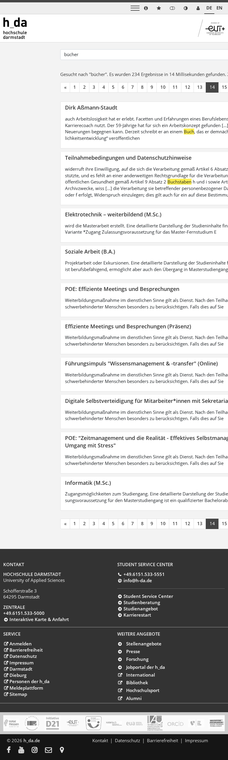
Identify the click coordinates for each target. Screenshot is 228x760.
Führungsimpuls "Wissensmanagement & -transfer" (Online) (141, 363)
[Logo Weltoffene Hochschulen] (217, 723)
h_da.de (31, 740)
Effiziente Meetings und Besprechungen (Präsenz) (128, 326)
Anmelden (20, 644)
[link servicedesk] (198, 8)
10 (163, 87)
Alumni (134, 698)
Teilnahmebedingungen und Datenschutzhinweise (128, 157)
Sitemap (18, 694)
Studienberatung (142, 602)
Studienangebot (141, 609)
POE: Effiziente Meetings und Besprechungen (122, 288)
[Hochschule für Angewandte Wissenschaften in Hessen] (11, 723)
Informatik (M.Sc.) (88, 482)
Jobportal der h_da (145, 667)
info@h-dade (138, 580)
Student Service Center (148, 596)
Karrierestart (137, 615)
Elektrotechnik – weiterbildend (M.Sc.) (113, 214)
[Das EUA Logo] (134, 723)
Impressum (21, 663)
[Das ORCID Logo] (175, 723)
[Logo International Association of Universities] (155, 723)
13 (199, 87)
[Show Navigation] (135, 8)
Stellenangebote (144, 644)
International (140, 675)
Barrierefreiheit (26, 650)
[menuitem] (12, 750)
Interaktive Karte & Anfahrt (39, 619)
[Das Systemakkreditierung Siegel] (32, 723)
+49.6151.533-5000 (24, 613)
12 (187, 87)
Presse (133, 651)
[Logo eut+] (73, 723)
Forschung (137, 659)
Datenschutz (23, 656)
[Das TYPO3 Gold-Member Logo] (196, 723)
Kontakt (100, 740)
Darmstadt (21, 669)
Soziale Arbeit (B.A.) (90, 251)
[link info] (146, 8)
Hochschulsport (142, 690)
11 (175, 87)
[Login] (172, 8)
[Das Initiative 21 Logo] (53, 723)
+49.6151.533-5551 (144, 574)
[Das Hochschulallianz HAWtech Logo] (114, 723)
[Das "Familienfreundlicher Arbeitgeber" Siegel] (94, 723)
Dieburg (18, 675)
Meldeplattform (26, 688)
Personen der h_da (29, 681)
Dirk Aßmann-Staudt (91, 107)
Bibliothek (137, 682)
